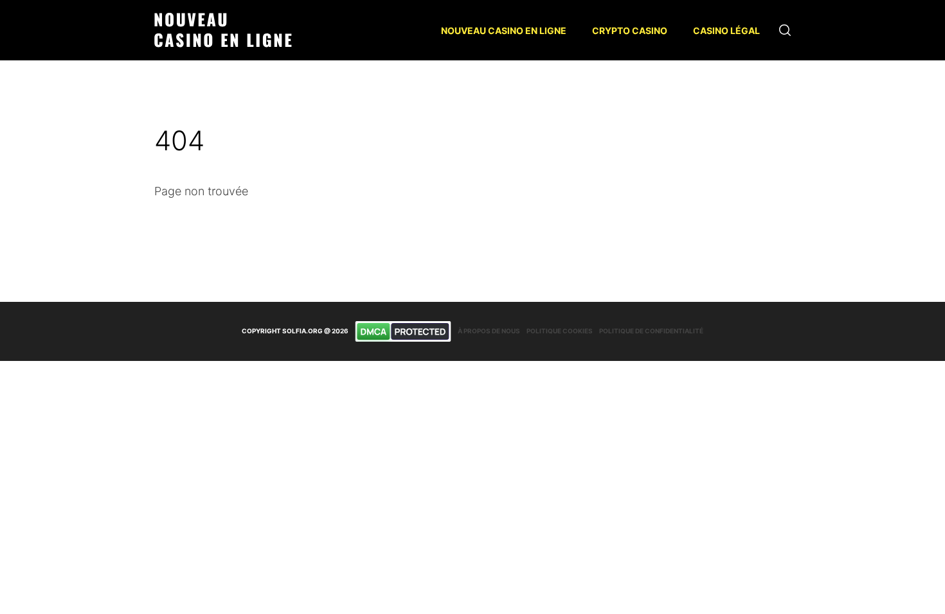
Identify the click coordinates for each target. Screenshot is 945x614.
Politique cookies (559, 331)
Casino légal (726, 30)
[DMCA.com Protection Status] (403, 331)
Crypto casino (629, 30)
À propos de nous (489, 331)
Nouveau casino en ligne (503, 30)
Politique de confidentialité (651, 331)
